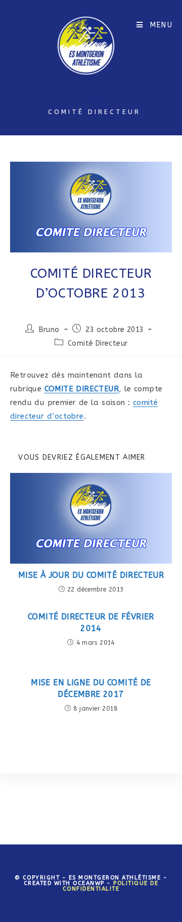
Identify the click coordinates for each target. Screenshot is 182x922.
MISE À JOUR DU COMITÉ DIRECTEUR (91, 575)
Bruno (49, 329)
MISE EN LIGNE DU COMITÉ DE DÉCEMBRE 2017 (91, 688)
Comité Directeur (97, 343)
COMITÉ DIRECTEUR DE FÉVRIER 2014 (91, 622)
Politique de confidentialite (111, 886)
